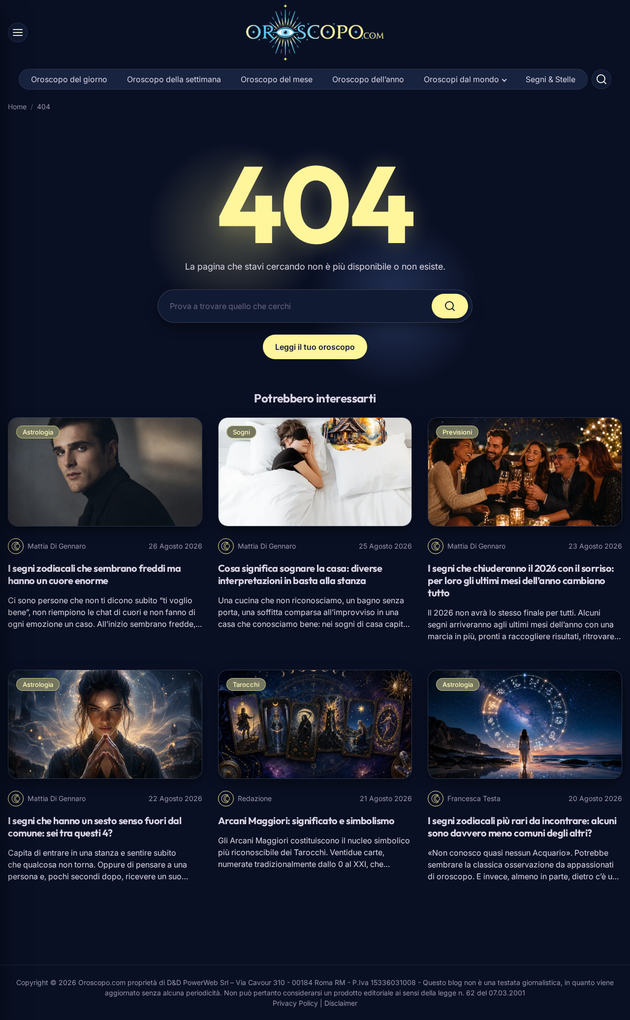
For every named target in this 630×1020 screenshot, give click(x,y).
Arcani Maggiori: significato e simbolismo (306, 820)
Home (17, 106)
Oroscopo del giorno (69, 79)
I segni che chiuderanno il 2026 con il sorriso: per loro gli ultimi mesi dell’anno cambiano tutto (521, 580)
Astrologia (38, 432)
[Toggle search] (601, 79)
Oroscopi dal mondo (461, 79)
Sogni (241, 432)
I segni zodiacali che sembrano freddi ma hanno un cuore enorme (94, 574)
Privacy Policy (295, 1003)
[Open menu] (18, 32)
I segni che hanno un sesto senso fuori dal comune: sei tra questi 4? (94, 826)
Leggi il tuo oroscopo (315, 347)
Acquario (549, 853)
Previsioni (457, 432)
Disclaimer (340, 1003)
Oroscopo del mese (277, 79)
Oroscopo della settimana (174, 79)
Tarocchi (246, 684)
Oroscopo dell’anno (368, 79)
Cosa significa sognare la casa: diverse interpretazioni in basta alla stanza (300, 574)
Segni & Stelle (550, 79)
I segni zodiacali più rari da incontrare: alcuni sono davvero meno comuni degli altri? (522, 826)
